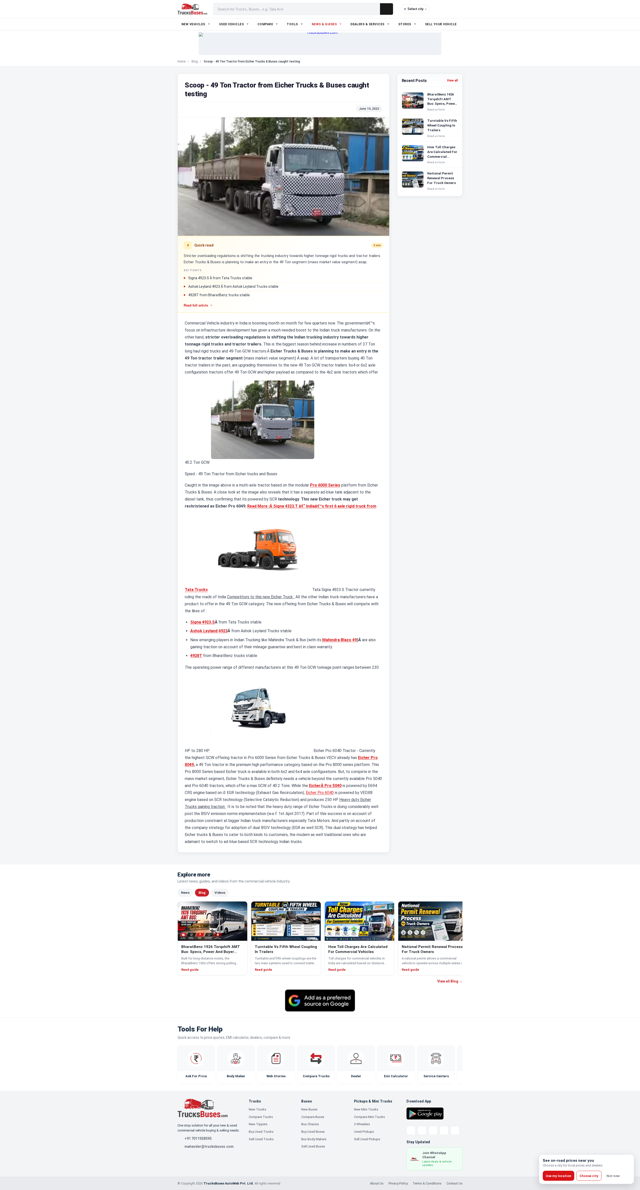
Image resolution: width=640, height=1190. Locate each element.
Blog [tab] (202, 892)
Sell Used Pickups (367, 1139)
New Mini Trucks (366, 1109)
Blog (195, 61)
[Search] (386, 9)
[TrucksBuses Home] (203, 1108)
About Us (377, 1183)
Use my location (558, 1176)
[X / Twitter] (411, 1130)
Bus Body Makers (313, 1139)
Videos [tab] (219, 892)
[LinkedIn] (455, 1130)
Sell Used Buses (313, 1146)
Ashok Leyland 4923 (209, 630)
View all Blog (449, 981)
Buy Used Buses (313, 1132)
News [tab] (185, 892)
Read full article (196, 305)
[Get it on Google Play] (425, 1113)
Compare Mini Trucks (369, 1117)
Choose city (589, 1176)
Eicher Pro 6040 (320, 792)
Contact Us (454, 1183)
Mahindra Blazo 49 (339, 640)
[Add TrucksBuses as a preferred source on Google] (320, 1001)
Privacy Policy (398, 1183)
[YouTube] (433, 1130)
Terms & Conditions (427, 1183)
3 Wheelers (362, 1124)
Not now (613, 1176)
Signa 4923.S (202, 622)
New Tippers (258, 1124)
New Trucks (257, 1109)
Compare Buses (312, 1117)
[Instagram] (444, 1130)
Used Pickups (364, 1132)
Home (182, 61)
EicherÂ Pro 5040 (325, 785)
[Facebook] (422, 1130)
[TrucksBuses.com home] (192, 9)
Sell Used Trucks (261, 1139)
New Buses (309, 1109)
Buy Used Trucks (261, 1132)
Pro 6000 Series (325, 485)
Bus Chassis (310, 1124)
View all (452, 80)
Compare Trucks (261, 1117)
